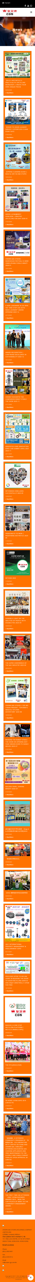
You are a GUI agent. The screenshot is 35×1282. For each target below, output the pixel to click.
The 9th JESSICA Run (13, 1065)
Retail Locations (8, 1245)
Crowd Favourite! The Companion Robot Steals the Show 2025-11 (16, 399)
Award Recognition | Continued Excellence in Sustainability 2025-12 (15, 354)
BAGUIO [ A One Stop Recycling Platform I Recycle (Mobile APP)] (14, 1027)
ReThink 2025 (10, 578)
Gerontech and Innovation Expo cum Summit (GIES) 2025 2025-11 (17, 448)
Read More (10, 92)
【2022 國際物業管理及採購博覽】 (16, 893)
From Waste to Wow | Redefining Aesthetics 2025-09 (17, 536)
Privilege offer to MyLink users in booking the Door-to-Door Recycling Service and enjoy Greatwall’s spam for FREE (17, 980)
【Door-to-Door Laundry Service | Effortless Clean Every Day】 (16, 129)
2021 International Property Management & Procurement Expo (15, 946)
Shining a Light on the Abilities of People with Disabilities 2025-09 (15, 620)
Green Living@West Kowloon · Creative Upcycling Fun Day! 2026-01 (16, 216)
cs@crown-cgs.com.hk (10, 1262)
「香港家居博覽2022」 (13, 859)
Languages (7, 3)
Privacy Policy (10, 1277)
